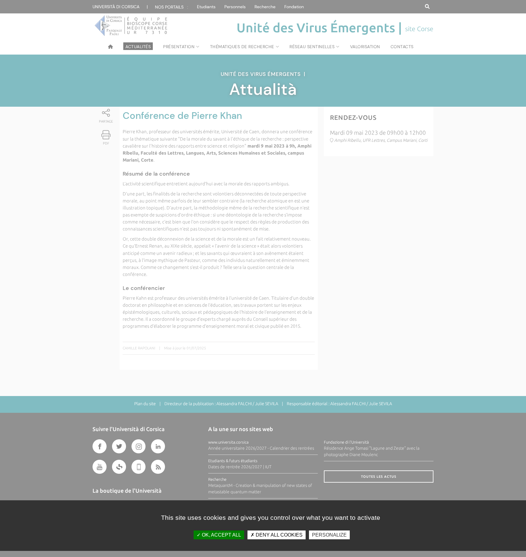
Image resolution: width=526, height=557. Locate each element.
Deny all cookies (278, 534)
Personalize (329, 534)
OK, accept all (221, 534)
